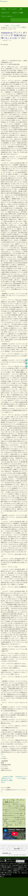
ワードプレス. (23, 855)
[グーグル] (26, 363)
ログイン (16, 789)
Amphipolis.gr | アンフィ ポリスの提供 (21, 777)
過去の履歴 (16, 848)
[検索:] (19, 20)
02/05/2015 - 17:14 (7, 40)
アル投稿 (6, 25)
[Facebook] (26, 360)
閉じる (2, 876)
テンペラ (16, 855)
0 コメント (21, 804)
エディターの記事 (15, 25)
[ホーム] (1, 25)
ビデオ (3, 756)
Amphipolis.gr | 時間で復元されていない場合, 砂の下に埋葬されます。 (7, 779)
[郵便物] (26, 366)
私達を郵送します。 (7, 853)
